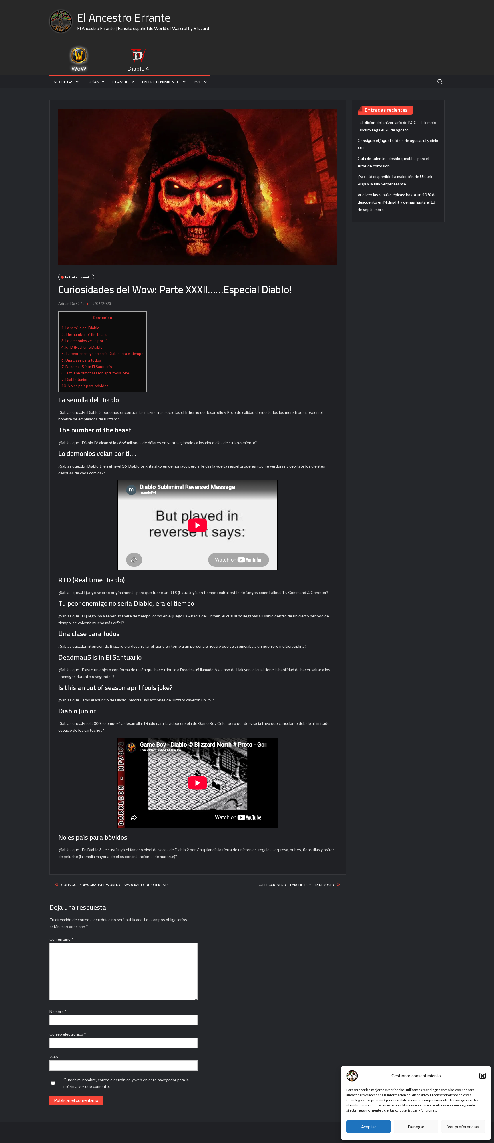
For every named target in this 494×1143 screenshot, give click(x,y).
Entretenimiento (161, 81)
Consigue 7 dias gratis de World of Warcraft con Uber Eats (114, 885)
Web (53, 1056)
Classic (120, 81)
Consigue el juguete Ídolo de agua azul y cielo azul (398, 144)
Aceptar (368, 1126)
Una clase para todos (81, 360)
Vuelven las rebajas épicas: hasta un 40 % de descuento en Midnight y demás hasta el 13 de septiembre (397, 202)
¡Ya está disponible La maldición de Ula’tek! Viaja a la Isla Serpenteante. (396, 180)
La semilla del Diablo (80, 328)
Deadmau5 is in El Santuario (86, 366)
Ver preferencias (463, 1126)
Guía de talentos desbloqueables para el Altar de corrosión (393, 162)
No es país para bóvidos (84, 386)
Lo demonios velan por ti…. (85, 340)
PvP (198, 81)
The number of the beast (84, 334)
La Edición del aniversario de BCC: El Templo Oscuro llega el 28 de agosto (397, 126)
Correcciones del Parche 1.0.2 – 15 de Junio (295, 885)
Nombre (58, 1011)
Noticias (63, 81)
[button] (482, 1076)
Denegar (416, 1126)
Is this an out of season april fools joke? (96, 373)
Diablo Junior (74, 379)
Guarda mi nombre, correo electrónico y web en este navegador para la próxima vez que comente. (126, 1083)
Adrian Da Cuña (71, 303)
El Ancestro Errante (123, 17)
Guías (93, 81)
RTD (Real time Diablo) (82, 347)
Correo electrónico (67, 1034)
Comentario (61, 939)
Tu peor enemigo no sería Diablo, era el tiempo (102, 353)
